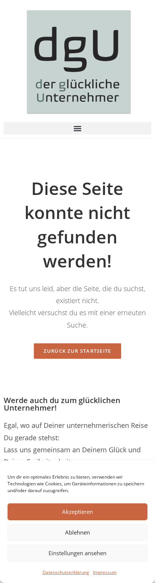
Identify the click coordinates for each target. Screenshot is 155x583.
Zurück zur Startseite (77, 350)
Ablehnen (77, 532)
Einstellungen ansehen (77, 553)
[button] (77, 128)
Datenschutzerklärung (66, 572)
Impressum (105, 572)
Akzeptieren (77, 511)
